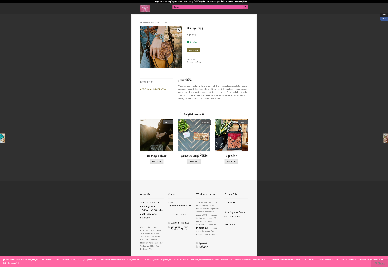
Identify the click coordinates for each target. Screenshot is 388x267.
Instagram (203, 247)
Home (145, 22)
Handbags (153, 22)
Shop (180, 1)
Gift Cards (172, 1)
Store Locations (241, 1)
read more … (231, 202)
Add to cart (193, 50)
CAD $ (383, 18)
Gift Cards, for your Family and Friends (179, 228)
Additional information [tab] (153, 89)
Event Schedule (227, 1)
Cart (186, 1)
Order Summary (213, 1)
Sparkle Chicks (161, 1)
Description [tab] (146, 82)
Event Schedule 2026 (180, 223)
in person (201, 227)
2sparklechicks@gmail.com (179, 205)
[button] (179, 30)
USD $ (383, 15)
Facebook (203, 243)
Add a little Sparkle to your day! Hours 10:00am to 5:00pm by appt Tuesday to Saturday (151, 210)
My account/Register (197, 1)
